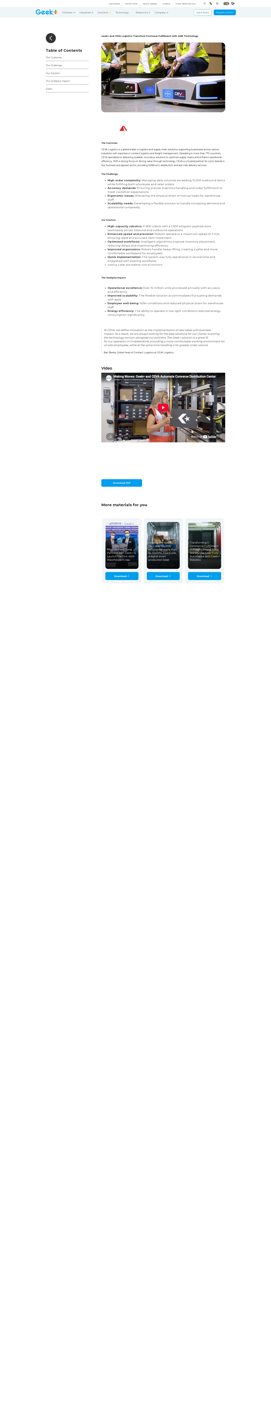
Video (49, 88)
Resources (142, 12)
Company (160, 12)
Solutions (103, 12)
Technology (122, 12)
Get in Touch (202, 12)
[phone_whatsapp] (217, 3)
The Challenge (54, 65)
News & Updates (150, 4)
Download (120, 576)
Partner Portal (131, 4)
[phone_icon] (211, 3)
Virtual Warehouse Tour (186, 4)
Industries (85, 12)
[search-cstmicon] (205, 3)
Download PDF (122, 483)
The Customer (54, 57)
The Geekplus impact (58, 81)
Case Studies (114, 4)
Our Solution (53, 73)
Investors (166, 4)
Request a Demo (225, 12)
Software (67, 12)
